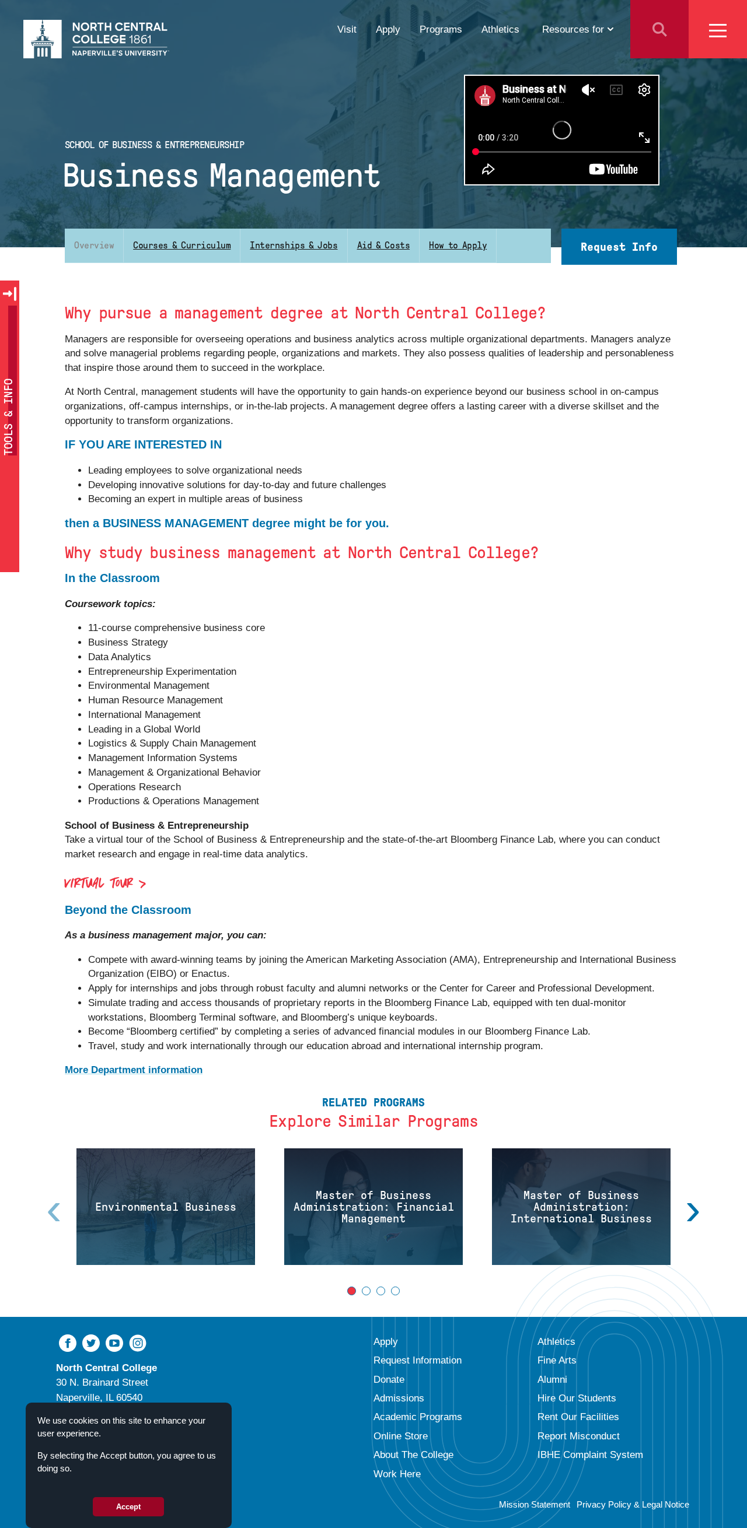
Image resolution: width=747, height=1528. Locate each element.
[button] (351, 1291)
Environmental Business (165, 1206)
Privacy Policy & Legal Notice (633, 1504)
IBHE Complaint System (590, 1454)
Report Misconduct (578, 1436)
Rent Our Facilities (578, 1416)
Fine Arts (557, 1360)
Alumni (552, 1379)
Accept (128, 1506)
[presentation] (693, 1209)
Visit (347, 29)
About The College (413, 1454)
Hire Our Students (576, 1398)
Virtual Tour (99, 884)
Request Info (619, 246)
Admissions (399, 1398)
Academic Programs (418, 1416)
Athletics (500, 29)
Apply (388, 29)
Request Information (418, 1360)
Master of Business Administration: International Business (581, 1206)
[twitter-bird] (91, 1342)
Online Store (401, 1436)
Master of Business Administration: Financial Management (374, 1206)
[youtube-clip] (114, 1342)
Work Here (397, 1474)
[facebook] (67, 1342)
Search (659, 29)
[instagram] (137, 1342)
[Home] (96, 39)
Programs (441, 29)
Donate (389, 1379)
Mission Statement (534, 1504)
